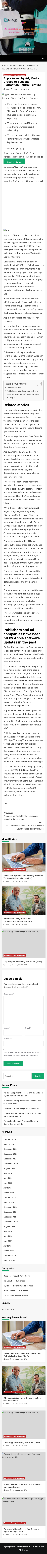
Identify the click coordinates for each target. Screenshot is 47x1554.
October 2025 (10, 1159)
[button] (4, 58)
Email (28, 1028)
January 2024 (9, 1260)
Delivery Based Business (14, 1281)
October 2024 (10, 1217)
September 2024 (11, 1221)
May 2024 (8, 1241)
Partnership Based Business (16, 1291)
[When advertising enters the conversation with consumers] (23, 900)
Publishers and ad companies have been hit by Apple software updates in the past (23, 394)
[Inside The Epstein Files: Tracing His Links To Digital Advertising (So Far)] (23, 857)
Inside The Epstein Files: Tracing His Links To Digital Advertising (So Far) (23, 1094)
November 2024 (11, 1212)
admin (8, 89)
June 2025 (8, 1178)
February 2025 (10, 1197)
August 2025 (9, 1168)
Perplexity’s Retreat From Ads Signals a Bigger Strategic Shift (21, 1122)
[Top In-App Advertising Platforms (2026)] (23, 943)
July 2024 (8, 1231)
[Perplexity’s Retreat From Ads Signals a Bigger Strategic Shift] (23, 1511)
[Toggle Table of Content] (38, 384)
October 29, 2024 (19, 89)
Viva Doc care (8, 1309)
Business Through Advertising (14, 75)
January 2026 (9, 1144)
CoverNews (36, 1546)
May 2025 (8, 1183)
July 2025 (8, 1173)
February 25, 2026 (17, 965)
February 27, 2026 (17, 881)
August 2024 (9, 1226)
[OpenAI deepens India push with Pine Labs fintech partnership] (23, 1466)
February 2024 (10, 1255)
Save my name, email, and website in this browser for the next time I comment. (22, 1054)
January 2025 (9, 1202)
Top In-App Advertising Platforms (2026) (23, 961)
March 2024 (9, 1251)
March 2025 (9, 1192)
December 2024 (11, 1207)
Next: (25, 825)
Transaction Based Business (16, 1296)
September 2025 (11, 1163)
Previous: (21, 816)
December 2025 (11, 1149)
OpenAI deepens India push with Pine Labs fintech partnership (22, 1114)
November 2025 (11, 1154)
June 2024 (8, 1236)
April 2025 (8, 1188)
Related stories (14, 387)
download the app (14, 162)
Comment (9, 994)
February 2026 (10, 1139)
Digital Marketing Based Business (18, 1286)
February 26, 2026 (17, 924)
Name (7, 1028)
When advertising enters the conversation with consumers (22, 1102)
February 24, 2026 (17, 1490)
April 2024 (8, 1246)
